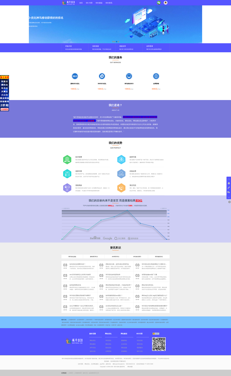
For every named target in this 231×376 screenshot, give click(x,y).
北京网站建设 (71, 325)
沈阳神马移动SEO (160, 322)
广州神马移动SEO (98, 319)
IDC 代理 (89, 3)
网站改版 (124, 348)
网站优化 (93, 340)
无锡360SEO (122, 322)
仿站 (95, 325)
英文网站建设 (89, 325)
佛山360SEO (150, 322)
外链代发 (107, 325)
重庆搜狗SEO (136, 319)
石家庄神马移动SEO (75, 322)
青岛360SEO (65, 322)
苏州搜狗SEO (86, 322)
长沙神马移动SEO (132, 322)
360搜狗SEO (100, 325)
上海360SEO (89, 319)
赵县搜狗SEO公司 (94, 373)
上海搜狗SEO (72, 319)
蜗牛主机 (140, 351)
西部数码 (140, 348)
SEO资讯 (109, 3)
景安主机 (140, 344)
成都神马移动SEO (126, 319)
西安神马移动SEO (104, 322)
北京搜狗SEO (80, 319)
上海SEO (70, 373)
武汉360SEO (116, 319)
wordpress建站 (80, 325)
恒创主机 (140, 340)
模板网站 (124, 340)
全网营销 (108, 351)
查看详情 (20, 31)
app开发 (102, 364)
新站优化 (108, 348)
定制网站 (124, 351)
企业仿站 (124, 344)
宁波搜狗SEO (114, 322)
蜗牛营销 (116, 366)
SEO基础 (99, 3)
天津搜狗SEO (164, 319)
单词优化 (108, 340)
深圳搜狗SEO (108, 319)
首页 (81, 3)
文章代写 (113, 325)
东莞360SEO (94, 322)
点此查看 (91, 121)
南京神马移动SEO (154, 319)
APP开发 (93, 348)
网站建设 (93, 344)
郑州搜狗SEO (142, 322)
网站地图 (130, 366)
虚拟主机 (119, 325)
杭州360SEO (144, 319)
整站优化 (108, 344)
